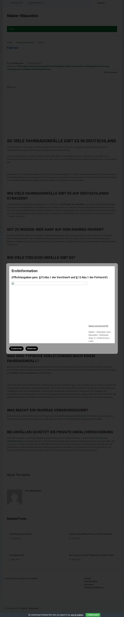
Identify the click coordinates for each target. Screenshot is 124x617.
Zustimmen (16, 348)
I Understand (92, 615)
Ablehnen (31, 348)
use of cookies (77, 615)
